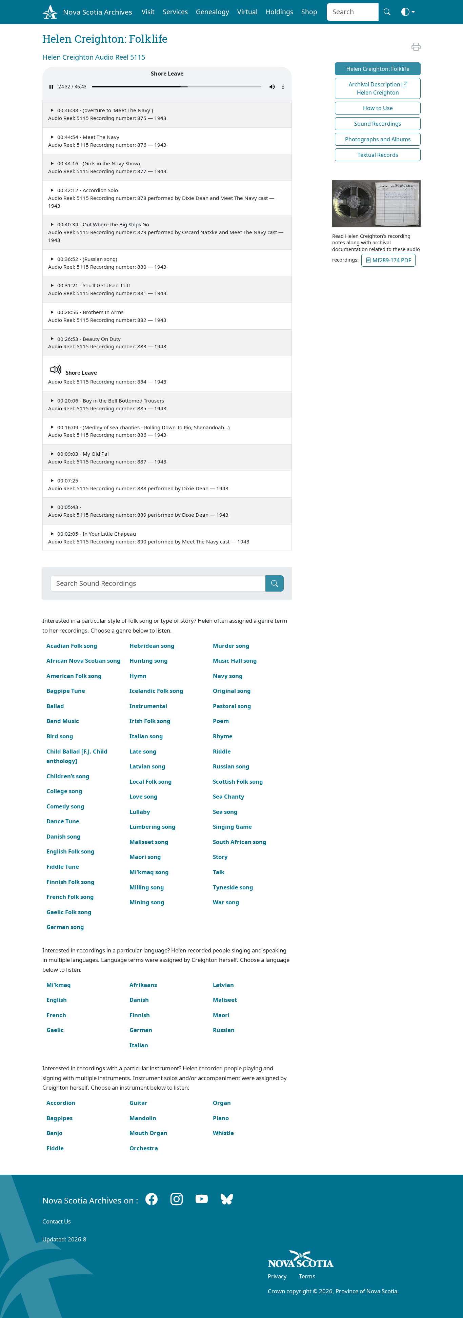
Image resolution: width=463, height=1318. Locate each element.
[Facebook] (151, 1199)
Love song (143, 796)
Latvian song (147, 766)
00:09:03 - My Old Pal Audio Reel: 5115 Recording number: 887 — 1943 (107, 457)
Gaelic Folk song (69, 912)
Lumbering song (152, 826)
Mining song (146, 902)
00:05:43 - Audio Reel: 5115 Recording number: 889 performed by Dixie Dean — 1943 (138, 510)
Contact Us (56, 1221)
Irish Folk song (149, 721)
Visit (148, 11)
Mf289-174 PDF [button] (391, 260)
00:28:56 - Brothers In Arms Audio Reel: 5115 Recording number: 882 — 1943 (107, 316)
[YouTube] (201, 1199)
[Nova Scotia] (301, 1260)
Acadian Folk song (71, 646)
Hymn (137, 676)
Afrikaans (143, 985)
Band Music (62, 721)
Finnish (139, 1015)
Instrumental (148, 706)
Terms (307, 1276)
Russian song (231, 766)
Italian (138, 1045)
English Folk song (70, 851)
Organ (222, 1103)
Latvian (223, 985)
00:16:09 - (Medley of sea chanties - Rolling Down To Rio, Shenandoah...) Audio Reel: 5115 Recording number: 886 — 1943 (139, 431)
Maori (221, 1015)
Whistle (223, 1133)
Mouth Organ (148, 1133)
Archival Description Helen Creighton (375, 88)
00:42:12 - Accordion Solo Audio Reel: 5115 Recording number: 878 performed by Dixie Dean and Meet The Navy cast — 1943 (161, 198)
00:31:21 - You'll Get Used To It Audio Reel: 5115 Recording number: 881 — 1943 (107, 289)
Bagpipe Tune (65, 691)
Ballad (55, 706)
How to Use (378, 108)
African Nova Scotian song (83, 660)
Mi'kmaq (58, 985)
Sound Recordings (377, 123)
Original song (232, 691)
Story (220, 857)
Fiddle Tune (62, 866)
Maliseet (225, 1000)
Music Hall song (235, 660)
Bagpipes (59, 1118)
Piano (221, 1118)
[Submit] (274, 583)
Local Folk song (150, 781)
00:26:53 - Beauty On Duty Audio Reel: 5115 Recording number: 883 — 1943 (107, 342)
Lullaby (139, 812)
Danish (139, 1000)
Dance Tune (62, 821)
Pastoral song (232, 706)
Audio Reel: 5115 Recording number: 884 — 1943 (107, 377)
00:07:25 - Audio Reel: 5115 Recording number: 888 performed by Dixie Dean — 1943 (138, 484)
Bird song (59, 736)
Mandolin (142, 1118)
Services (175, 11)
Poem (221, 721)
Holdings (279, 11)
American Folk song (74, 676)
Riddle (222, 751)
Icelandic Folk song (156, 691)
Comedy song (65, 806)
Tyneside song (233, 887)
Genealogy (212, 11)
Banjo (54, 1133)
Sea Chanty (228, 796)
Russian (224, 1030)
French (56, 1015)
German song (65, 927)
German (140, 1030)
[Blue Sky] (226, 1199)
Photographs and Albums (378, 139)
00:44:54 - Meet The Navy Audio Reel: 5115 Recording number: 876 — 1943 (107, 140)
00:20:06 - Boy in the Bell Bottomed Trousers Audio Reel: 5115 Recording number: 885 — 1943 (107, 404)
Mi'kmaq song (149, 872)
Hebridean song (152, 646)
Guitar (138, 1103)
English (56, 1000)
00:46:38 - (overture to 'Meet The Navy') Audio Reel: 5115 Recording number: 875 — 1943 (107, 114)
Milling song (146, 887)
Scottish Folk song (238, 781)
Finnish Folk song (70, 882)
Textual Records (378, 155)
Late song (143, 751)
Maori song (145, 857)
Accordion (60, 1103)
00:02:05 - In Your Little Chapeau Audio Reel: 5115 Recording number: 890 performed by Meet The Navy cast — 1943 (148, 537)
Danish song (63, 836)
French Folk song (70, 897)
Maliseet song (148, 842)
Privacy (277, 1276)
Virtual (247, 11)
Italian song (146, 736)
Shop (309, 11)
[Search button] (387, 12)
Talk (218, 872)
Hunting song (148, 660)
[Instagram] (176, 1199)
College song (64, 791)
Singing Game (232, 826)
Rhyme (223, 736)
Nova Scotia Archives (97, 12)
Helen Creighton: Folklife (377, 69)
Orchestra (143, 1148)
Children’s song (67, 776)
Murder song (231, 646)
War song (226, 902)
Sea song (225, 812)
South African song (239, 842)
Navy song (228, 676)
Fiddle (55, 1148)
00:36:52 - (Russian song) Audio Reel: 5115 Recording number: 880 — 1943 (107, 262)
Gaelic (55, 1030)
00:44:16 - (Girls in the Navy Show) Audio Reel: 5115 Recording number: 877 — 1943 (107, 167)
